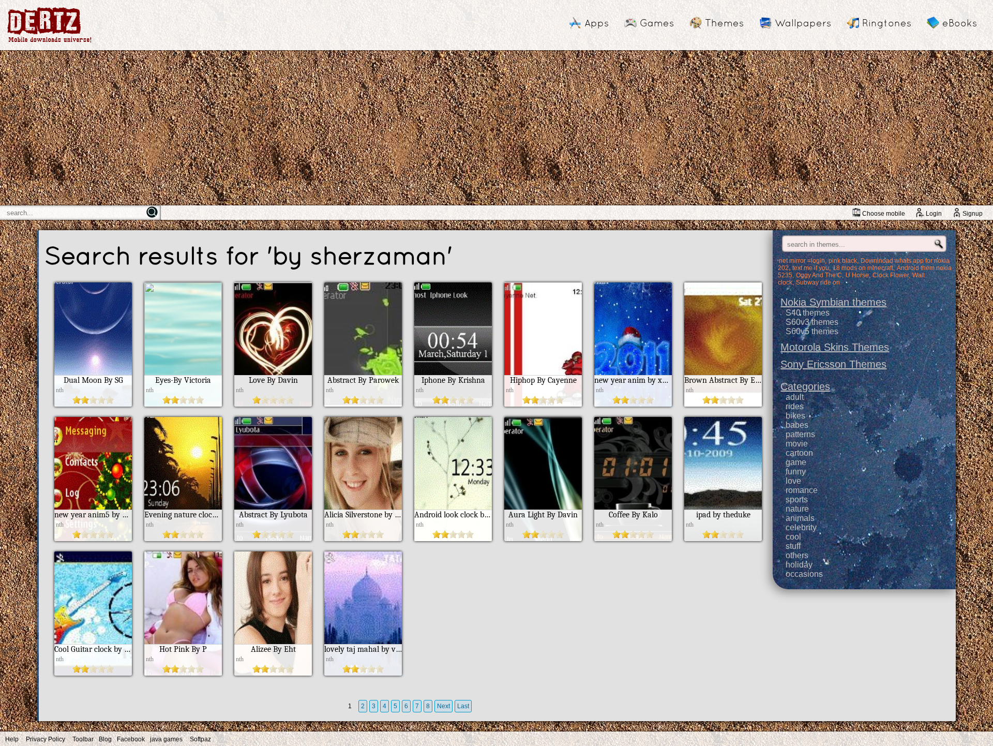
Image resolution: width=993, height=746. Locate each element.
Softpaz (200, 739)
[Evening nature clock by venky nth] (183, 538)
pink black (843, 260)
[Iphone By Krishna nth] (453, 403)
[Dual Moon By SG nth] (93, 403)
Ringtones (886, 22)
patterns (800, 434)
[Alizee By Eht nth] (273, 672)
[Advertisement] (496, 127)
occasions (804, 574)
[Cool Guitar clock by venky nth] (93, 672)
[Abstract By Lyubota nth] (273, 538)
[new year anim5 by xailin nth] (93, 538)
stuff (793, 546)
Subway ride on (818, 282)
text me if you (810, 268)
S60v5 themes (812, 331)
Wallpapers (803, 22)
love (793, 480)
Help (12, 739)
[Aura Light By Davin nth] (543, 538)
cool (793, 536)
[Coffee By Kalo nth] (633, 538)
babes (797, 425)
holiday (799, 564)
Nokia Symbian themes (833, 302)
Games (657, 22)
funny (796, 471)
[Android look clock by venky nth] (453, 538)
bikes (795, 415)
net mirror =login (802, 260)
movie (797, 443)
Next (443, 706)
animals (800, 518)
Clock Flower (890, 275)
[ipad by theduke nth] (723, 538)
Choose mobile (883, 213)
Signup (972, 213)
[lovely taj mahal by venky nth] (363, 672)
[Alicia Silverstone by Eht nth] (363, 538)
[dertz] (49, 42)
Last (463, 706)
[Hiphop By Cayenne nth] (543, 403)
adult (795, 397)
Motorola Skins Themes (834, 347)
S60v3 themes (812, 322)
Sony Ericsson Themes (833, 364)
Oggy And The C (819, 275)
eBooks (959, 22)
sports (797, 499)
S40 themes (808, 312)
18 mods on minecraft (863, 268)
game (796, 462)
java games (166, 739)
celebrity (801, 527)
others (797, 555)
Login (934, 213)
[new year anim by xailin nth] (633, 403)
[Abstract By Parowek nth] (363, 403)
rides (795, 406)
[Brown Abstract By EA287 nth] (723, 403)
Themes (724, 22)
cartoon (799, 453)
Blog (105, 739)
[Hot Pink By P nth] (183, 672)
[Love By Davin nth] (273, 403)
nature (797, 508)
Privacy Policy (45, 739)
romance (802, 490)
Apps (596, 22)
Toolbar (83, 739)
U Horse (857, 275)
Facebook (131, 739)
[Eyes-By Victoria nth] (183, 403)
